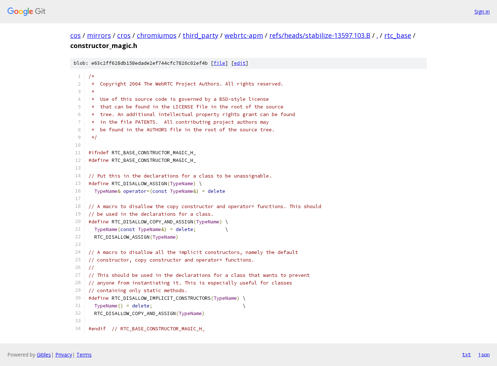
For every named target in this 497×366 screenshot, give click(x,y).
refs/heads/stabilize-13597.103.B (319, 35)
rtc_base (397, 35)
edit (240, 63)
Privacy (63, 354)
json (484, 354)
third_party (200, 35)
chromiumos (156, 35)
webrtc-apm (243, 35)
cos (75, 35)
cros (124, 35)
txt (466, 354)
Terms (84, 354)
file (219, 63)
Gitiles (44, 354)
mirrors (99, 35)
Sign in (482, 11)
